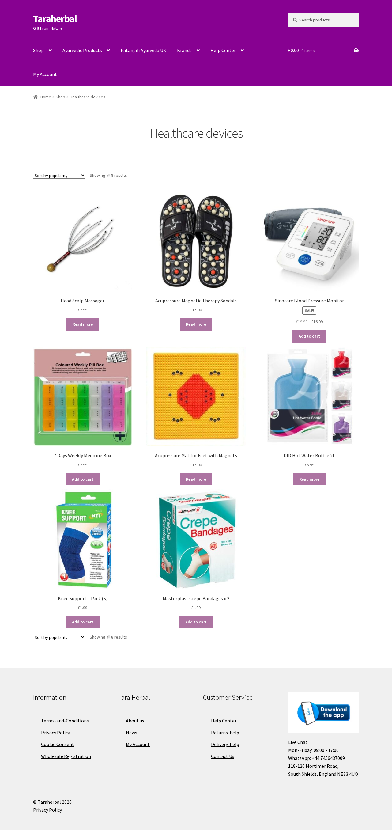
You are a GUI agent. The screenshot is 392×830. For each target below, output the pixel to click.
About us (135, 721)
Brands (184, 50)
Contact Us (222, 756)
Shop (38, 50)
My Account (45, 74)
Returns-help (225, 733)
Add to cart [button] (309, 336)
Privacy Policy (55, 733)
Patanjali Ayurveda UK (143, 50)
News (131, 733)
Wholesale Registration (66, 756)
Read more (83, 324)
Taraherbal (55, 19)
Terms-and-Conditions (65, 721)
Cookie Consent (57, 744)
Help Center (223, 50)
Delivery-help (225, 744)
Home (45, 97)
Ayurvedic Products (82, 50)
